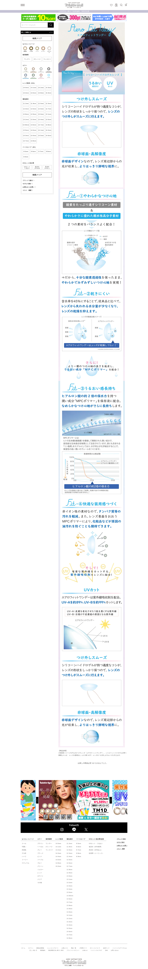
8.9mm (78, 856)
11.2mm (69, 843)
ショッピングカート (53, 948)
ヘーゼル (40, 846)
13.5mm (69, 892)
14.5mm (58, 859)
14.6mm (69, 931)
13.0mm (69, 876)
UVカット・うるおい (96, 843)
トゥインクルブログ (96, 950)
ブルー (39, 863)
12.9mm (69, 873)
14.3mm (58, 853)
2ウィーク (49, 846)
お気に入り (65, 948)
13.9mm (69, 908)
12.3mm (69, 853)
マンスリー (49, 850)
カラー (39, 839)
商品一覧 (73, 948)
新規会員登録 (40, 948)
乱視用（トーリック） (96, 853)
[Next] (118, 800)
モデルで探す (121, 842)
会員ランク (106, 948)
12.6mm (69, 863)
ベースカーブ (80, 839)
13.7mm (69, 902)
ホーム (23, 948)
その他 (39, 882)
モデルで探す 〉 (28, 183)
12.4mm (69, 856)
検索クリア (37, 38)
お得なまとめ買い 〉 (29, 187)
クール (24, 843)
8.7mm (78, 850)
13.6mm (69, 899)
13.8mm (69, 905)
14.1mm (58, 846)
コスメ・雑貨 (121, 849)
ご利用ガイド (83, 948)
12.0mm (69, 850)
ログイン (30, 948)
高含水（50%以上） (95, 850)
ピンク (39, 856)
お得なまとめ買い (122, 845)
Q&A (106, 950)
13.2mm (69, 882)
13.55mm (70, 895)
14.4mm (58, 856)
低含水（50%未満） (95, 846)
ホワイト (40, 876)
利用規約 (42, 950)
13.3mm (69, 886)
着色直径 (70, 839)
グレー (39, 850)
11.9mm (69, 846)
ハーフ (24, 856)
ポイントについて (95, 948)
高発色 (24, 850)
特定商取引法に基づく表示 (56, 950)
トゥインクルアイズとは (120, 948)
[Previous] (30, 800)
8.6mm (78, 846)
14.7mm (69, 935)
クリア (39, 879)
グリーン (40, 866)
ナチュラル (25, 863)
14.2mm (58, 850)
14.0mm (58, 843)
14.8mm (58, 863)
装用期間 (49, 839)
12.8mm (69, 869)
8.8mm (78, 853)
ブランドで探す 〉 (29, 180)
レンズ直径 (59, 839)
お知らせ (85, 950)
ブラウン (40, 843)
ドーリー (25, 859)
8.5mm (78, 843)
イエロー (40, 869)
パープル (40, 859)
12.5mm (69, 859)
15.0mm (58, 866)
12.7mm (69, 866)
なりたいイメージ (28, 839)
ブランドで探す (121, 839)
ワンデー (49, 843)
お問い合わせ (115, 950)
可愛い (24, 846)
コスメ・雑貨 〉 (28, 190)
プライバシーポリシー (73, 950)
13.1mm (69, 879)
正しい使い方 (33, 950)
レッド (39, 873)
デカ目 (24, 853)
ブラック (40, 853)
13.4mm (69, 889)
